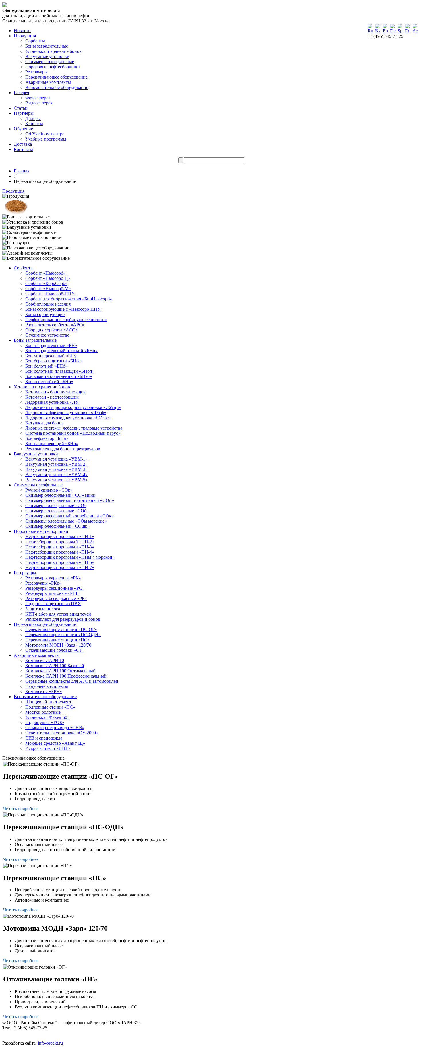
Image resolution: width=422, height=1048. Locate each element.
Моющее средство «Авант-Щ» (55, 743)
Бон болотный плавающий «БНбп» (59, 371)
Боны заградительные (46, 46)
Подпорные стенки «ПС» (50, 707)
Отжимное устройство (47, 335)
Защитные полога (42, 608)
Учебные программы (45, 139)
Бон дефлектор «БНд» (46, 438)
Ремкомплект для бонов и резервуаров (62, 448)
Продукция (25, 35)
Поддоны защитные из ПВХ (53, 603)
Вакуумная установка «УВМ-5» (56, 479)
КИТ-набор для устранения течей (58, 614)
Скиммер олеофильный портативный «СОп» (69, 500)
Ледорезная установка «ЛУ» (52, 402)
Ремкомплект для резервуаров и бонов (62, 619)
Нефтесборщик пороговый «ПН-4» (59, 552)
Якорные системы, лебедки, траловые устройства (73, 428)
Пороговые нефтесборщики (52, 66)
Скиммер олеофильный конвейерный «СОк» (69, 515)
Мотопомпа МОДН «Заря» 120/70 (58, 645)
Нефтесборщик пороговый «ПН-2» (59, 541)
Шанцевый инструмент (48, 701)
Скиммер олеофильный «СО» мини (60, 495)
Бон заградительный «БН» (51, 345)
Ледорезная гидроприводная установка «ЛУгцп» (73, 407)
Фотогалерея (37, 97)
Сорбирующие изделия (48, 304)
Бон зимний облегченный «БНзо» (58, 376)
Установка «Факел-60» (47, 717)
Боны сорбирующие (45, 314)
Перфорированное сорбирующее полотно (66, 319)
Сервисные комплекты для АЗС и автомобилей (71, 681)
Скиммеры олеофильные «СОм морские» (66, 521)
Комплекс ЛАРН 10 (44, 660)
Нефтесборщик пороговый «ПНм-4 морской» (70, 557)
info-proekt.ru (50, 1043)
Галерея (21, 92)
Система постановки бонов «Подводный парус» (72, 433)
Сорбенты (35, 40)
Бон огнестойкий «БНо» (49, 381)
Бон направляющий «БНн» (51, 443)
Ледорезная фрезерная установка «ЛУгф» (65, 412)
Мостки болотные (43, 712)
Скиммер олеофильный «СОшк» (57, 526)
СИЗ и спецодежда (43, 737)
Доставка (23, 144)
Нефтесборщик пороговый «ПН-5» (59, 562)
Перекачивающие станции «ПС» (57, 639)
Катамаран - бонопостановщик (55, 391)
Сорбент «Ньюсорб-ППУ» (51, 293)
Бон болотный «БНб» (46, 366)
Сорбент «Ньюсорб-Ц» (47, 278)
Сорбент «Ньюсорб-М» (48, 288)
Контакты (23, 149)
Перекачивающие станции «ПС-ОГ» (61, 629)
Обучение (23, 128)
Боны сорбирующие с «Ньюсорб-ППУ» (63, 309)
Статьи (21, 108)
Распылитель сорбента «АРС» (54, 324)
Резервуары (36, 71)
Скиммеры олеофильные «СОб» (57, 510)
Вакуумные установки (47, 56)
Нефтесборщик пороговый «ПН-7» (59, 567)
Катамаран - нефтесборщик (52, 397)
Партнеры (24, 113)
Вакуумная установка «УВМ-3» (56, 469)
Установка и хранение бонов (53, 51)
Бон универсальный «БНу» (52, 355)
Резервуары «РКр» (43, 583)
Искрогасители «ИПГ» (47, 748)
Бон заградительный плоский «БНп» (61, 350)
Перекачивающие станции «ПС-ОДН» (63, 634)
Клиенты (34, 123)
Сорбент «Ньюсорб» (45, 273)
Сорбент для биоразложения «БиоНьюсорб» (68, 298)
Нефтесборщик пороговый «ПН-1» (59, 536)
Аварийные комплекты (48, 82)
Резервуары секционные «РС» (54, 588)
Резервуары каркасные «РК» (53, 577)
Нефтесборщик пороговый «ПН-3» (59, 546)
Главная (21, 170)
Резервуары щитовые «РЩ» (52, 593)
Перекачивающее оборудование (56, 77)
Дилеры (33, 118)
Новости (22, 30)
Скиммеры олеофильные (49, 61)
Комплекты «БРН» (43, 691)
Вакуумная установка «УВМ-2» (56, 464)
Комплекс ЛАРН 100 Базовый (54, 665)
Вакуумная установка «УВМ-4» (56, 474)
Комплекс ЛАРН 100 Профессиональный (66, 676)
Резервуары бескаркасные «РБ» (56, 598)
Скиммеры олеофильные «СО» (55, 505)
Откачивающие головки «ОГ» (54, 650)
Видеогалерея (38, 102)
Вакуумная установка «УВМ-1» (56, 459)
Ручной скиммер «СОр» (49, 490)
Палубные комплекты (46, 686)
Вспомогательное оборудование (56, 87)
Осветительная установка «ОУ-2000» (61, 732)
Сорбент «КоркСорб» (46, 283)
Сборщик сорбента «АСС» (51, 329)
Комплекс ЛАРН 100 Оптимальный (60, 670)
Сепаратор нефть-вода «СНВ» (54, 727)
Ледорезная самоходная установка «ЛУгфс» (68, 417)
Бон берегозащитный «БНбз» (54, 360)
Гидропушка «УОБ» (44, 722)
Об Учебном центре (44, 133)
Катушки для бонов (44, 422)
